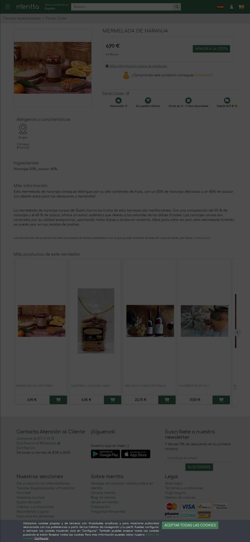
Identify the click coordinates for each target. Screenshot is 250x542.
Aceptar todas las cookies (190, 525)
